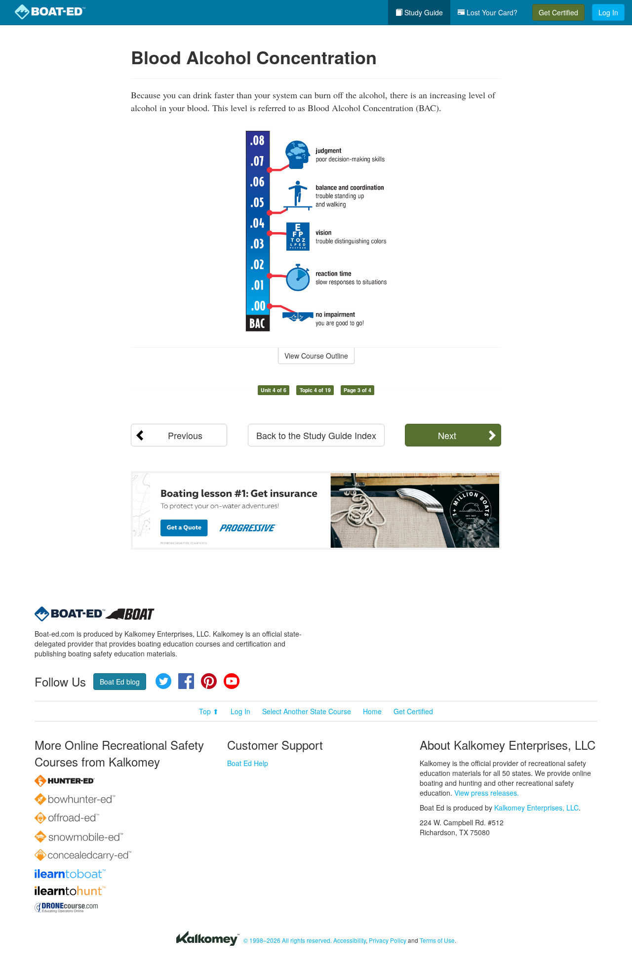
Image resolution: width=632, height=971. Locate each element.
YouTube (231, 681)
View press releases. (486, 793)
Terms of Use (437, 940)
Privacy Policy (387, 940)
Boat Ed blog (120, 682)
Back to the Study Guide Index (316, 435)
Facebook (186, 681)
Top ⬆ (209, 711)
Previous (185, 435)
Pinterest (209, 681)
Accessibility (349, 940)
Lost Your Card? (491, 12)
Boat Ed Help (247, 763)
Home (372, 711)
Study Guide (422, 12)
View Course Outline (316, 356)
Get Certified (558, 12)
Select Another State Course (306, 711)
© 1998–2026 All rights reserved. (287, 940)
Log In (608, 12)
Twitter (163, 681)
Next (447, 435)
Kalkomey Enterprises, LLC (536, 807)
